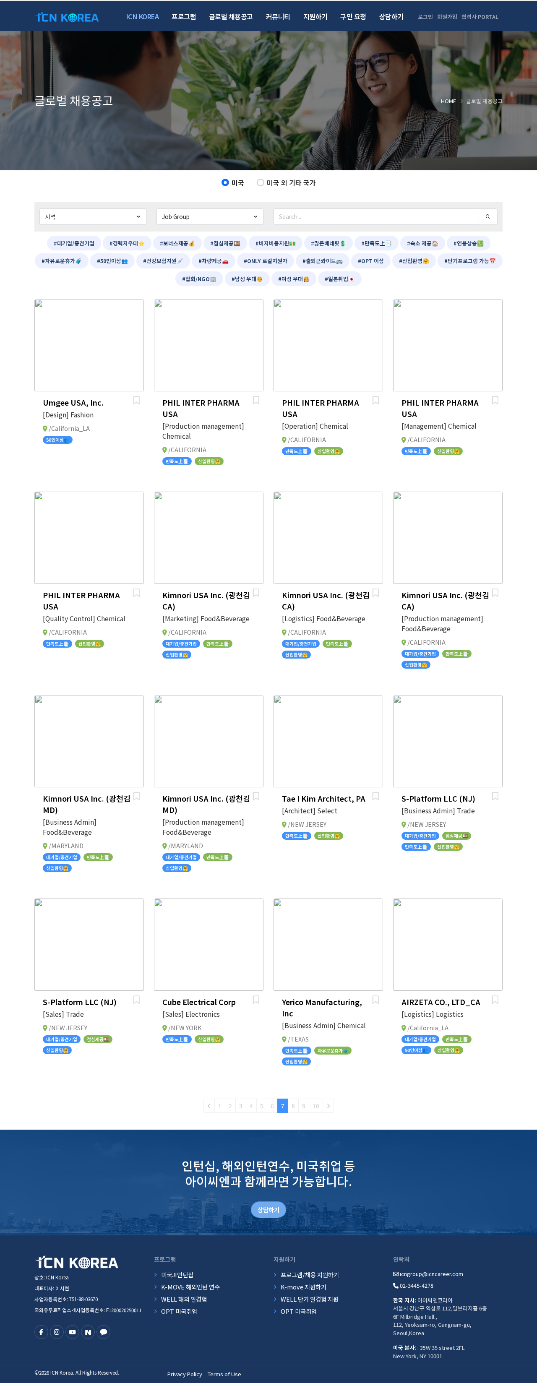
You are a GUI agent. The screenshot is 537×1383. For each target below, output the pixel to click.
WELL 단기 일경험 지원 (310, 1298)
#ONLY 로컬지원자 (265, 261)
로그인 (425, 17)
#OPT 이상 (371, 261)
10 (316, 1106)
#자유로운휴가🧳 (62, 261)
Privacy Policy (184, 1374)
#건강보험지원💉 (163, 261)
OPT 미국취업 (179, 1311)
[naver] (88, 1332)
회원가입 (447, 17)
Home (448, 101)
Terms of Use (224, 1374)
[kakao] (103, 1332)
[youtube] (72, 1332)
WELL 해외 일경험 (184, 1298)
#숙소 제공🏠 (422, 243)
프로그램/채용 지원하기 (310, 1274)
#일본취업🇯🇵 (340, 279)
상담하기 (391, 16)
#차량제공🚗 (213, 261)
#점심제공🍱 (225, 243)
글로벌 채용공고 (231, 16)
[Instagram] (57, 1332)
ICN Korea (142, 16)
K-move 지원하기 (303, 1286)
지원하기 (315, 16)
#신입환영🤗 (414, 261)
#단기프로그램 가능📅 (470, 261)
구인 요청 (353, 16)
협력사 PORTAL (479, 17)
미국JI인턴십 (177, 1274)
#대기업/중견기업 (74, 243)
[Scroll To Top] (522, 1373)
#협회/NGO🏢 (199, 279)
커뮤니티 (278, 16)
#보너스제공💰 (177, 243)
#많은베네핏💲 (328, 243)
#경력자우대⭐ (127, 243)
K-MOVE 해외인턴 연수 (190, 1286)
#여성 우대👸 (294, 279)
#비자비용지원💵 (275, 243)
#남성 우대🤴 (247, 279)
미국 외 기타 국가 (291, 182)
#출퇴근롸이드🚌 (322, 261)
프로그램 (184, 16)
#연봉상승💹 (469, 243)
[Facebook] (41, 1332)
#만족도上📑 (376, 243)
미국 (238, 182)
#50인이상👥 (112, 261)
